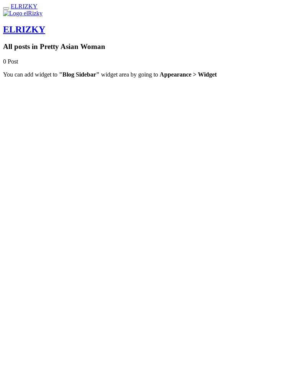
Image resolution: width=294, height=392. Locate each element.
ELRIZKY (24, 6)
